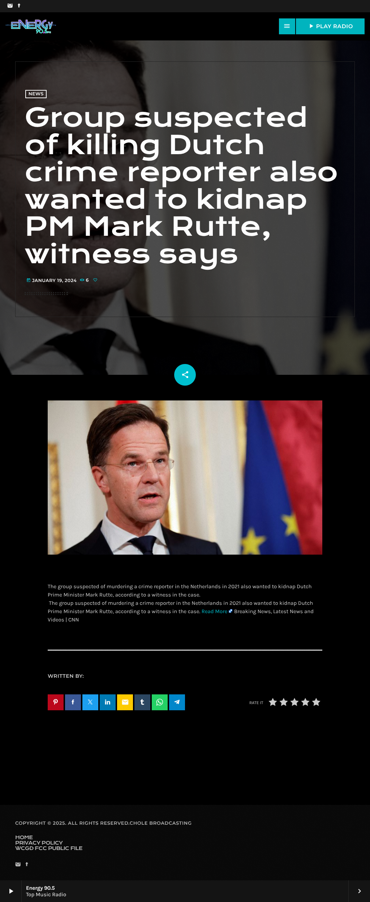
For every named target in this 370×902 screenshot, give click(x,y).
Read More (215, 611)
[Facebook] (19, 6)
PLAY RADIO (330, 26)
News (36, 94)
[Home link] (30, 26)
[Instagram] (10, 6)
